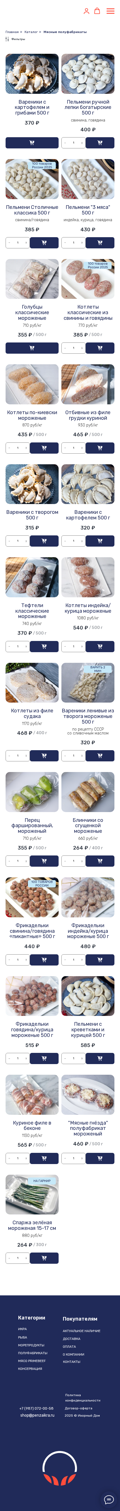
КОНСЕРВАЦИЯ (30, 1369)
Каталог (31, 32)
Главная (12, 32)
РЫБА (22, 1337)
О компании (73, 1354)
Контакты (71, 1362)
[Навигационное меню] (110, 11)
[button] (86, 11)
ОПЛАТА (69, 1347)
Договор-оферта (78, 1408)
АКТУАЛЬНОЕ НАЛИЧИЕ (81, 1331)
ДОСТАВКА (71, 1339)
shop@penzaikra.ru (37, 1415)
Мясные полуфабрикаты (65, 32)
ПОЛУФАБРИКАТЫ (32, 1353)
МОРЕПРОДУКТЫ (31, 1345)
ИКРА (22, 1329)
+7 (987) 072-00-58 (36, 1408)
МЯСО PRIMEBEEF (32, 1361)
